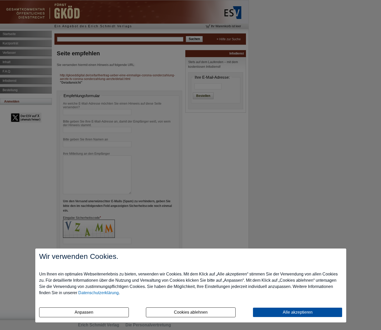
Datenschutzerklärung (98, 293)
